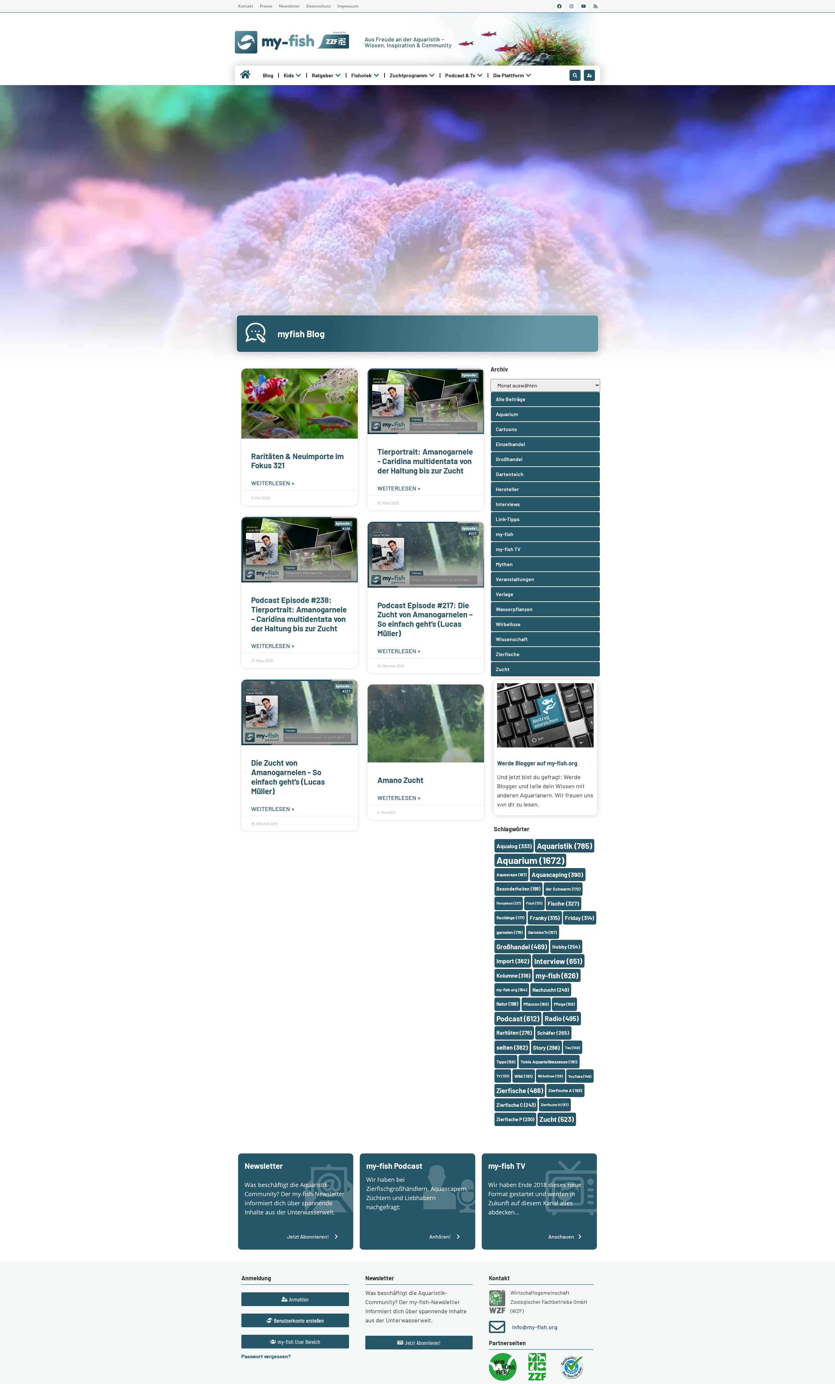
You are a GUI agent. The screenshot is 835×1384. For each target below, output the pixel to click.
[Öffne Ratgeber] (338, 75)
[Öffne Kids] (298, 75)
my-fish (557, 975)
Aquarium (530, 860)
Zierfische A (565, 1090)
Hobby (566, 946)
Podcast (517, 1018)
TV (502, 1076)
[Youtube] (583, 6)
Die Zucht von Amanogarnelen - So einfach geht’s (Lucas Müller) (288, 776)
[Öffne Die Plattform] (528, 75)
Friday (579, 917)
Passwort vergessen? (266, 1356)
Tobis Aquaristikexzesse (549, 1061)
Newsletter (289, 6)
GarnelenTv (542, 932)
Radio (562, 1018)
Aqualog (514, 846)
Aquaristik (564, 845)
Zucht (556, 1119)
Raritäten (514, 1033)
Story (546, 1047)
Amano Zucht (400, 780)
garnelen (509, 932)
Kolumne (513, 975)
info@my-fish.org (534, 1327)
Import (512, 961)
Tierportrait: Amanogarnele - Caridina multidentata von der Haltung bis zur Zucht (425, 461)
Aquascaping (557, 874)
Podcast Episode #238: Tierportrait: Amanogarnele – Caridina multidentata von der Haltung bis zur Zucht (299, 614)
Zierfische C (516, 1105)
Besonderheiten (518, 889)
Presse (266, 6)
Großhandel (521, 947)
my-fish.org (511, 989)
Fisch (534, 903)
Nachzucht (550, 989)
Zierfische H (555, 1105)
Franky (545, 917)
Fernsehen (508, 903)
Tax (572, 1047)
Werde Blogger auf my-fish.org (537, 763)
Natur (507, 1004)
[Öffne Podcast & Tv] (480, 75)
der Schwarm (563, 889)
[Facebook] (559, 6)
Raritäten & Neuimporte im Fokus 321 (297, 460)
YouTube (579, 1076)
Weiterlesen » (273, 483)
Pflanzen (536, 1004)
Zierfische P (515, 1119)
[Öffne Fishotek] (376, 75)
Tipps (505, 1062)
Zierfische (519, 1090)
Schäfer (553, 1033)
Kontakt (245, 6)
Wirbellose (550, 1076)
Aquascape (511, 874)
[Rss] (595, 6)
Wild (523, 1076)
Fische (563, 903)
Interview (558, 961)
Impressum (347, 6)
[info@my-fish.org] (497, 1327)
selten (512, 1047)
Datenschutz (318, 6)
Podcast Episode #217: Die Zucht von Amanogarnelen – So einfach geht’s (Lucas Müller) (425, 619)
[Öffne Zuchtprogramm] (432, 75)
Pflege (564, 1004)
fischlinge (510, 917)
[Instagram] (571, 6)
